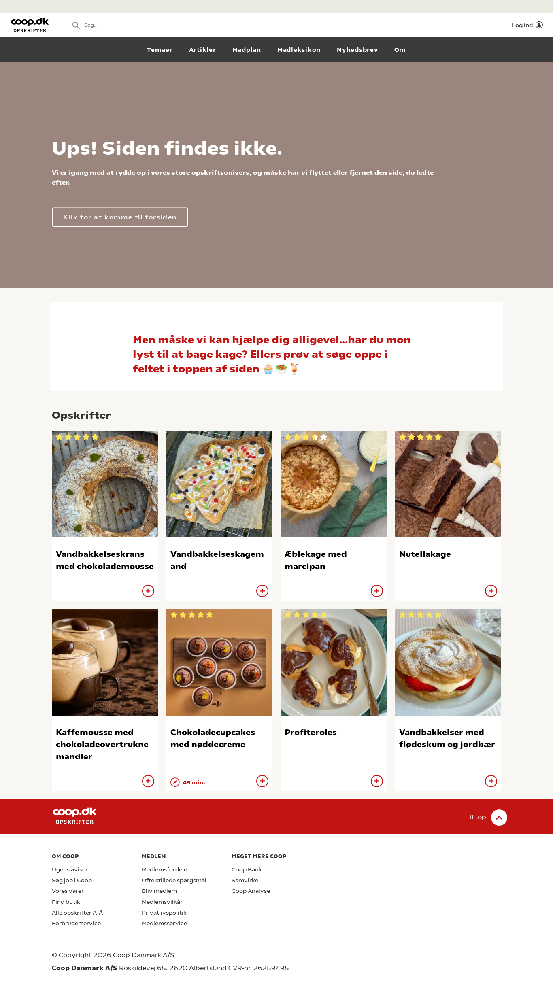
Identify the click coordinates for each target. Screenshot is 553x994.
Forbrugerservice (76, 923)
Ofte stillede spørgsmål (174, 880)
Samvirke (245, 880)
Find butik (66, 901)
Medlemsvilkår (162, 901)
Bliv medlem (159, 891)
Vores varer (68, 891)
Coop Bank (247, 869)
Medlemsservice (164, 923)
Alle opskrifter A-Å (77, 912)
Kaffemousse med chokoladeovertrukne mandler (102, 744)
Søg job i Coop (72, 880)
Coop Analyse (251, 891)
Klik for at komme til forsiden (120, 217)
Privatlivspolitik (164, 912)
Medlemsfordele (164, 869)
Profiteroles (311, 732)
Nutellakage (425, 554)
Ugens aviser (70, 869)
